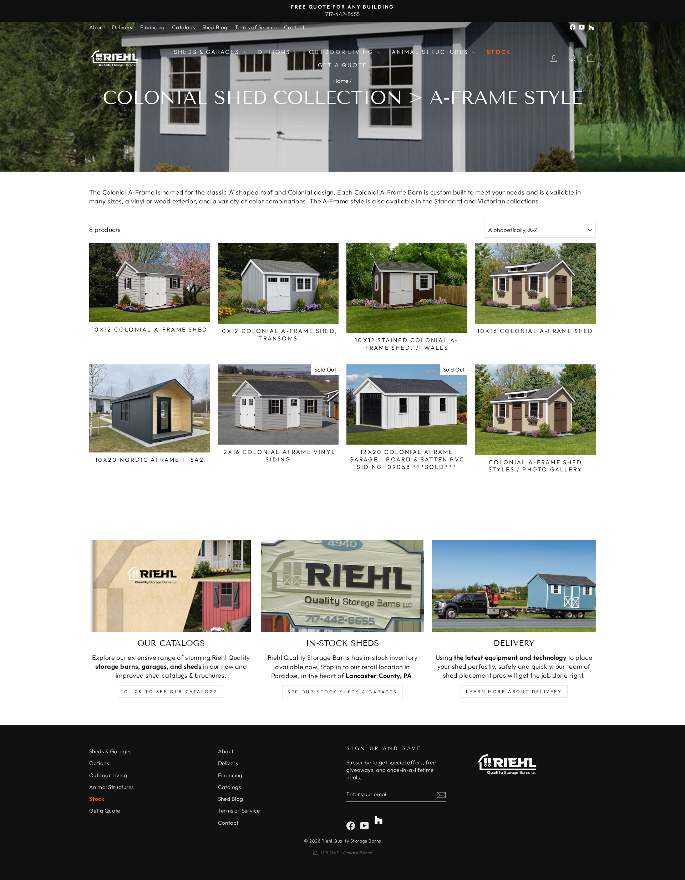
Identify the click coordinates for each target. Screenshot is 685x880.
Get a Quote (342, 65)
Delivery (122, 27)
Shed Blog (215, 27)
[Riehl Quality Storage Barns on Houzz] (378, 817)
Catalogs (183, 27)
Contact (294, 27)
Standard (448, 201)
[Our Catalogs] (171, 586)
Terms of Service (256, 27)
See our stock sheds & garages (342, 691)
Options (275, 51)
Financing (152, 27)
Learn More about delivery (514, 691)
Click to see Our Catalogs (171, 691)
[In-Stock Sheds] (343, 586)
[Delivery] (514, 586)
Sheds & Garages (208, 51)
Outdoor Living (342, 51)
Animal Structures (431, 51)
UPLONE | (345, 852)
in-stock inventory (390, 657)
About (97, 27)
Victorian (491, 201)
